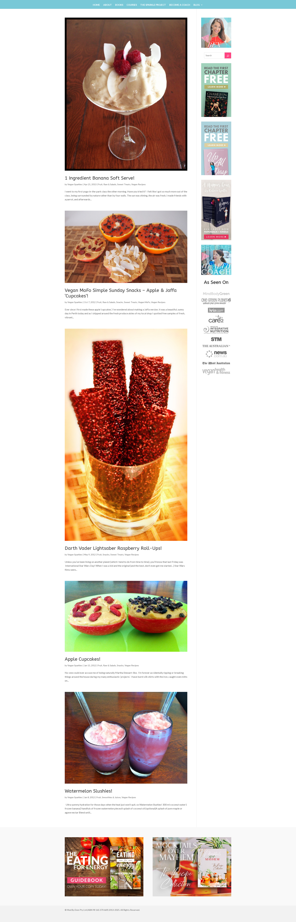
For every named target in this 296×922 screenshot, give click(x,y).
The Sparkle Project (153, 5)
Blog (196, 5)
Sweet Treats (123, 184)
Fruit (100, 184)
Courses (132, 5)
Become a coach (179, 5)
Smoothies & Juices (111, 797)
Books (119, 5)
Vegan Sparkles (75, 184)
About (107, 5)
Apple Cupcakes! (83, 659)
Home (96, 5)
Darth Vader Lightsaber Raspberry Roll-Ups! (113, 548)
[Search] (227, 55)
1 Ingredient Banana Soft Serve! (100, 178)
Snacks (119, 302)
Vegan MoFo (144, 302)
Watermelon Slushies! (88, 791)
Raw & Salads (109, 184)
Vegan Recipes (138, 184)
